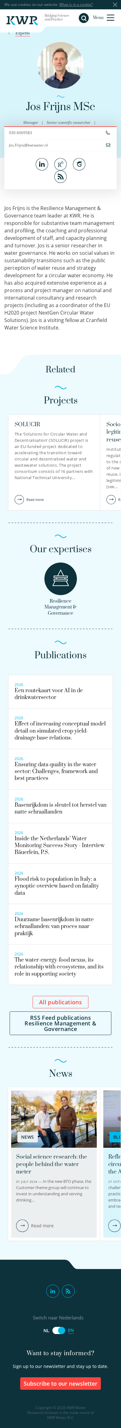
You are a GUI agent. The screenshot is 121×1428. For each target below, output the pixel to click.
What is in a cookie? (76, 4)
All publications (60, 1002)
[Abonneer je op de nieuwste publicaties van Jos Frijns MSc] (60, 176)
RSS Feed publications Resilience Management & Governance (60, 1023)
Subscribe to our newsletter (61, 1383)
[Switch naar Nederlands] (58, 1330)
